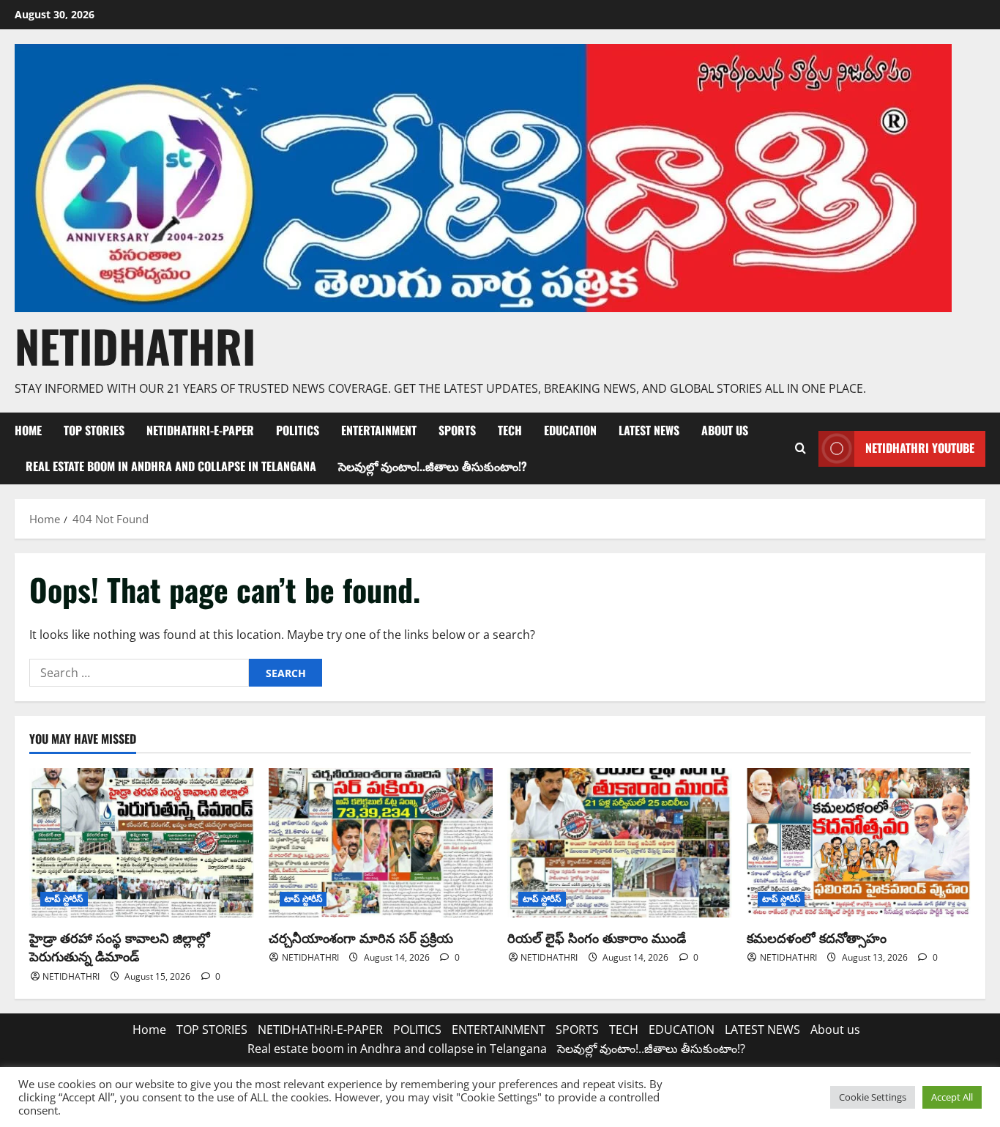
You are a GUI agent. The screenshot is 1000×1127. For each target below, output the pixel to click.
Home (28, 430)
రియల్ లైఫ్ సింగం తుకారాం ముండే (596, 937)
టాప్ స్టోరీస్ (64, 899)
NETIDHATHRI (135, 345)
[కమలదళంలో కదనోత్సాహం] (859, 842)
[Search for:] (139, 673)
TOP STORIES (94, 430)
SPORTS (457, 430)
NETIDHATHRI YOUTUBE (919, 448)
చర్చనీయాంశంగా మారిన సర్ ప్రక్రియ (361, 937)
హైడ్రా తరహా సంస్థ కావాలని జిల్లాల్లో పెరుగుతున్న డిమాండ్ (119, 946)
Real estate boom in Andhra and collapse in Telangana (171, 466)
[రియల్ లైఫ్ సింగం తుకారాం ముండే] (619, 842)
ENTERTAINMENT (379, 430)
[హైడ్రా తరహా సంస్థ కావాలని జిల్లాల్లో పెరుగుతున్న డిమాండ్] (141, 842)
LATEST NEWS (649, 430)
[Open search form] (800, 448)
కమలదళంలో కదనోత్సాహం (817, 937)
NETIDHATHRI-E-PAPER (200, 430)
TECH (510, 430)
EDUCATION (570, 430)
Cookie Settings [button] (872, 1097)
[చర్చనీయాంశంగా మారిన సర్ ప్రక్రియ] (381, 842)
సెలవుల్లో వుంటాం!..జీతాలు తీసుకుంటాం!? (432, 466)
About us (724, 430)
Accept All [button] (952, 1097)
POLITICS (297, 430)
